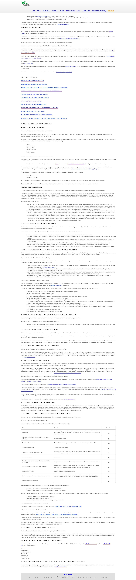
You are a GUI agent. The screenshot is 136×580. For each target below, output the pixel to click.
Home (33, 11)
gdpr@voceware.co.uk (63, 24)
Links (78, 11)
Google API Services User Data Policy (76, 164)
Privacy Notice (68, 574)
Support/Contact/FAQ (99, 11)
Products (46, 11)
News (39, 11)
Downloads (86, 11)
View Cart (111, 11)
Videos (62, 11)
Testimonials (70, 11)
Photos (54, 11)
